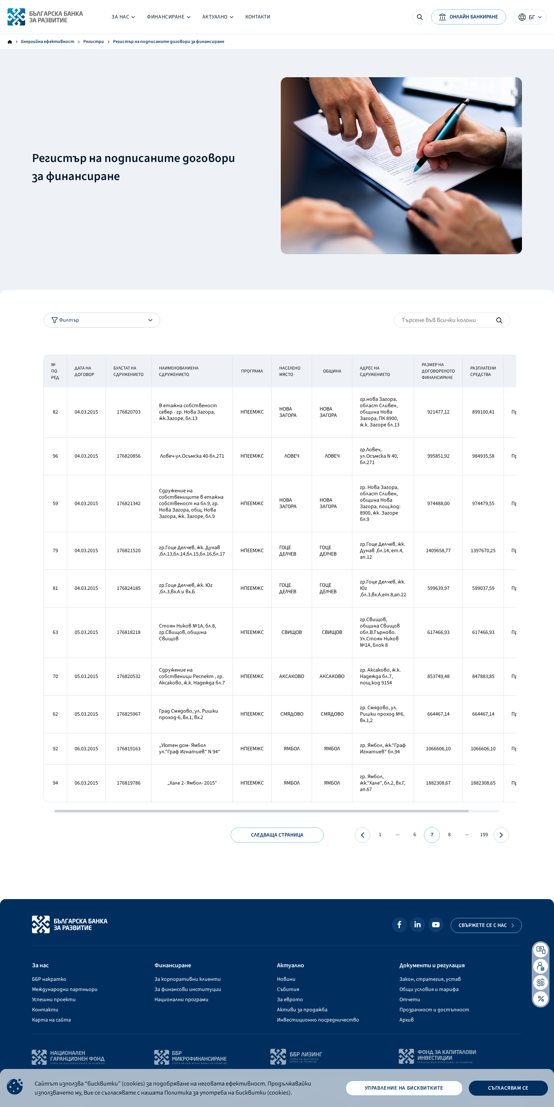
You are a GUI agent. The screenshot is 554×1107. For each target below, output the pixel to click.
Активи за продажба (302, 1010)
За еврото (290, 999)
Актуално (212, 18)
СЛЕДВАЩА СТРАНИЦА (277, 835)
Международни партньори (65, 989)
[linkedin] (417, 924)
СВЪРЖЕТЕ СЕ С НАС (483, 925)
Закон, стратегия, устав (430, 979)
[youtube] (435, 924)
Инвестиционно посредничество (318, 1020)
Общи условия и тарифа (429, 989)
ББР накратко (49, 979)
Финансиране (168, 18)
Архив (406, 1020)
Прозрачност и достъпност (434, 1010)
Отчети (409, 999)
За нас (123, 18)
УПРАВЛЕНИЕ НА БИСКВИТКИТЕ (404, 1088)
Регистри (93, 42)
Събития (288, 989)
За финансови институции (188, 989)
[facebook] (399, 924)
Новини (286, 979)
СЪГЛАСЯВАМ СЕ (508, 1088)
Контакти (257, 17)
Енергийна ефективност (47, 42)
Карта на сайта (51, 1020)
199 (484, 834)
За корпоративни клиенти (188, 979)
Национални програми (181, 999)
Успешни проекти (54, 999)
